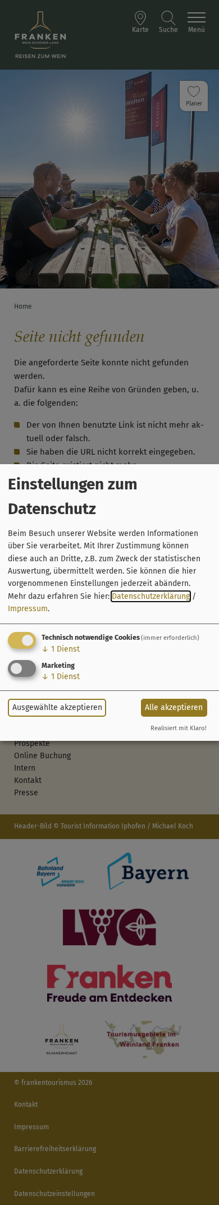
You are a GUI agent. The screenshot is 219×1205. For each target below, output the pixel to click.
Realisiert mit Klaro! (178, 728)
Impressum (28, 608)
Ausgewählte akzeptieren (57, 707)
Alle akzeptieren (174, 707)
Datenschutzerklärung (151, 596)
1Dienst (61, 649)
